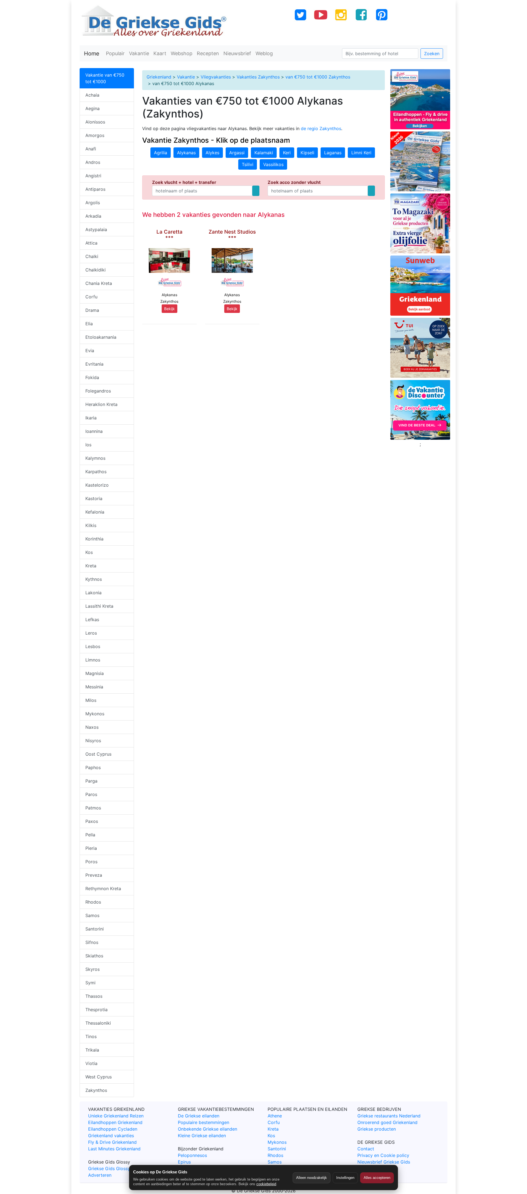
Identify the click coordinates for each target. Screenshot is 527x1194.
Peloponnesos (192, 1155)
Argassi (237, 152)
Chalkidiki (95, 270)
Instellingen (345, 1178)
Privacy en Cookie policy (383, 1155)
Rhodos (93, 902)
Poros (91, 861)
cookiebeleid (266, 1184)
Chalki (91, 256)
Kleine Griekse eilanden (202, 1135)
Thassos (93, 996)
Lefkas (92, 619)
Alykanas (186, 152)
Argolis (92, 202)
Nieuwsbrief (237, 53)
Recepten (208, 53)
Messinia (94, 687)
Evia (89, 350)
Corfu (91, 296)
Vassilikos (273, 164)
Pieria (91, 848)
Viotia (91, 1063)
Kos (89, 552)
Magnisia (94, 673)
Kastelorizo (97, 485)
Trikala (92, 1050)
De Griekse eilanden (198, 1116)
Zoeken (431, 53)
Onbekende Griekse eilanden (207, 1129)
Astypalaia (96, 229)
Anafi (90, 149)
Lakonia (93, 592)
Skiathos (94, 955)
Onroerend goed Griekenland (387, 1122)
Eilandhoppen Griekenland (115, 1122)
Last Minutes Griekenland (114, 1148)
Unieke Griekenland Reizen (116, 1116)
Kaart (159, 53)
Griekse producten (376, 1129)
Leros (91, 633)
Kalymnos (95, 458)
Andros (92, 162)
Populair (115, 53)
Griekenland (159, 77)
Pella (90, 834)
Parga (91, 781)
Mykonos (94, 713)
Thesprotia (96, 1009)
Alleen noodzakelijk (311, 1178)
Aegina (92, 108)
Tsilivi (247, 164)
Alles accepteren (377, 1178)
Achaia (92, 95)
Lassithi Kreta (99, 606)
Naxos (92, 727)
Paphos (93, 767)
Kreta (90, 565)
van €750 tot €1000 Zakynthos (317, 77)
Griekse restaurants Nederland (389, 1116)
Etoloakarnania (100, 337)
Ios (88, 444)
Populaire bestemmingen (203, 1122)
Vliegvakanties (216, 77)
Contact (365, 1148)
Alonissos (95, 122)
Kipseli (307, 152)
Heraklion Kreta (101, 404)
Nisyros (93, 740)
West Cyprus (98, 1077)
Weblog (264, 53)
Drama (92, 310)
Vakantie (139, 53)
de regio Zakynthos (321, 128)
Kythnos (93, 579)
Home (91, 53)
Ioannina (94, 431)
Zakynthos (96, 1090)
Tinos (91, 1036)
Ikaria (91, 418)
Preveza (93, 875)
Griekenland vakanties (111, 1135)
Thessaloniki (98, 1023)
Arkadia (93, 216)
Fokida (92, 377)
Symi (90, 982)
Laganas (332, 152)
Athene (275, 1116)
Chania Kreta (98, 283)
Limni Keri (361, 152)
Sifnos (91, 942)
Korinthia (94, 539)
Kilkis (90, 525)
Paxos (91, 821)
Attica (91, 243)
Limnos (92, 660)
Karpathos (95, 471)
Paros (91, 794)
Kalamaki (263, 152)
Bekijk (169, 308)
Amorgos (94, 135)
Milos (90, 700)
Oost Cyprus (98, 754)
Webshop (181, 53)
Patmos (93, 808)
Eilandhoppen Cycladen (112, 1129)
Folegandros (98, 391)
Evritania (94, 364)
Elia (89, 323)
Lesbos (92, 646)
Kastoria (93, 498)
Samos (92, 915)
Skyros (92, 969)
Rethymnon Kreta (103, 888)
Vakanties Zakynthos (258, 77)
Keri (287, 152)
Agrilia (160, 152)
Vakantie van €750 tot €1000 (104, 78)
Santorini (94, 929)
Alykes (212, 152)
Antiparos (95, 189)
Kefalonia (94, 512)
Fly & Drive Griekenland (112, 1142)
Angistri (93, 175)
